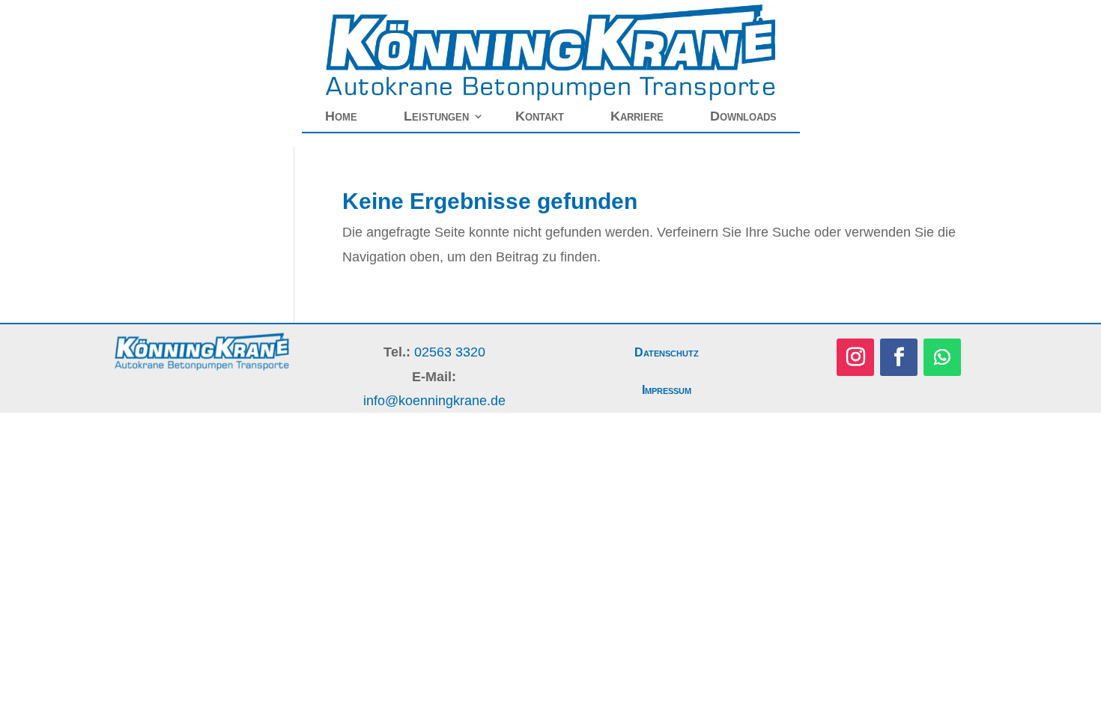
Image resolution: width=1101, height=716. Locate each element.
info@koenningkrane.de (434, 400)
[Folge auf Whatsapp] (942, 357)
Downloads (743, 116)
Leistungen (436, 116)
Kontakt (539, 116)
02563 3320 (449, 352)
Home (341, 116)
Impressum (666, 389)
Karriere (637, 116)
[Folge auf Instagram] (855, 357)
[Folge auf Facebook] (899, 357)
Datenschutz (666, 352)
